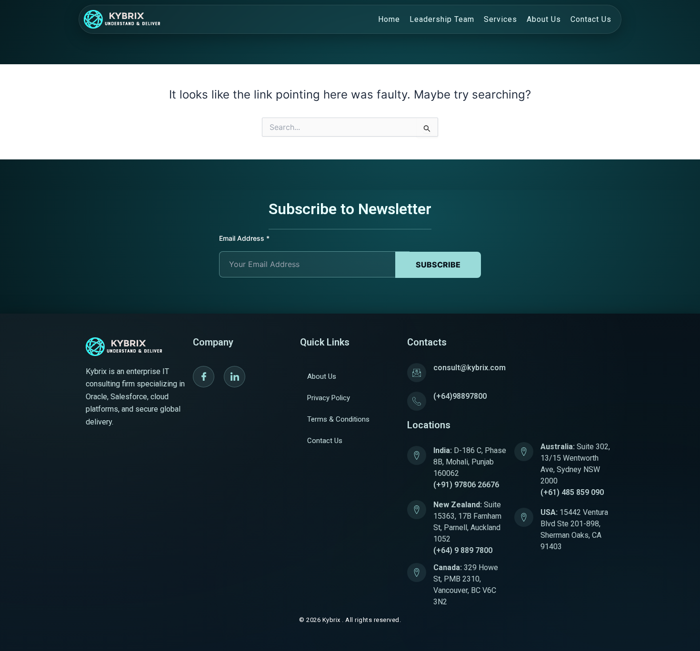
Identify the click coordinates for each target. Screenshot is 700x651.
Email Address (244, 238)
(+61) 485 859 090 (572, 492)
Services (500, 19)
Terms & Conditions (338, 419)
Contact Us (590, 19)
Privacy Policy (328, 398)
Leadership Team (442, 19)
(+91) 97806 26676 (466, 484)
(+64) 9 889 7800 (462, 550)
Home (389, 19)
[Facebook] (203, 376)
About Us (544, 19)
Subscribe (438, 264)
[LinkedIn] (234, 376)
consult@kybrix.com (469, 367)
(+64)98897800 (460, 396)
